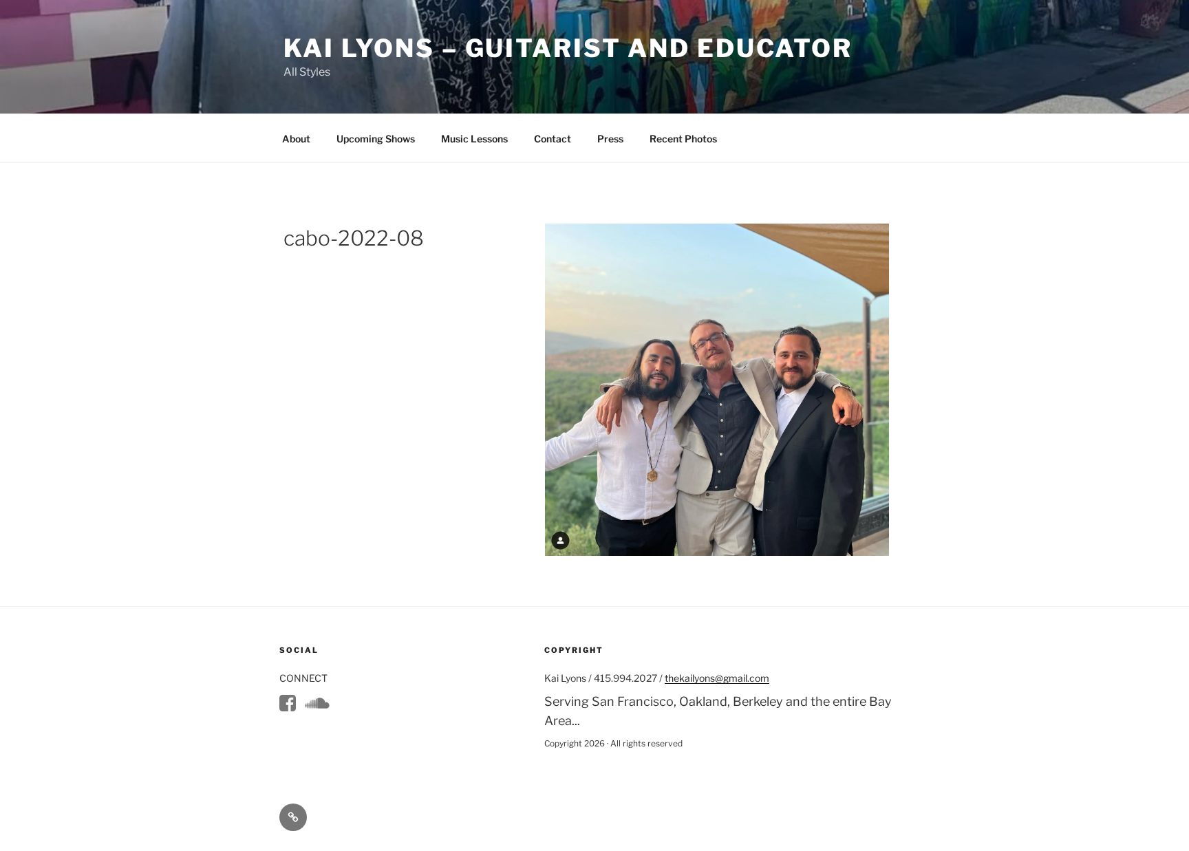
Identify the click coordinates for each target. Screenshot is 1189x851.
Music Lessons (474, 138)
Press (610, 138)
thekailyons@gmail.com (717, 678)
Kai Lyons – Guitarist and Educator (568, 48)
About (296, 138)
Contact (552, 138)
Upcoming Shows (375, 138)
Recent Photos (683, 138)
